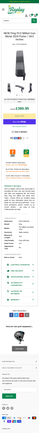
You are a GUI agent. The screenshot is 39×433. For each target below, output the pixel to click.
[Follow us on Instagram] (11, 408)
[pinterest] (21, 315)
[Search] (34, 20)
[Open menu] (3, 9)
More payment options (19, 126)
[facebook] (11, 315)
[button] (17, 95)
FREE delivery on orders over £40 (19, 1)
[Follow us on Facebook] (3, 408)
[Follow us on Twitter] (7, 408)
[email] (26, 315)
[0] (35, 15)
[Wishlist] (30, 15)
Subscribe (9, 396)
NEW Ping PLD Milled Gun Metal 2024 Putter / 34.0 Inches (19, 36)
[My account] (26, 15)
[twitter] (16, 315)
